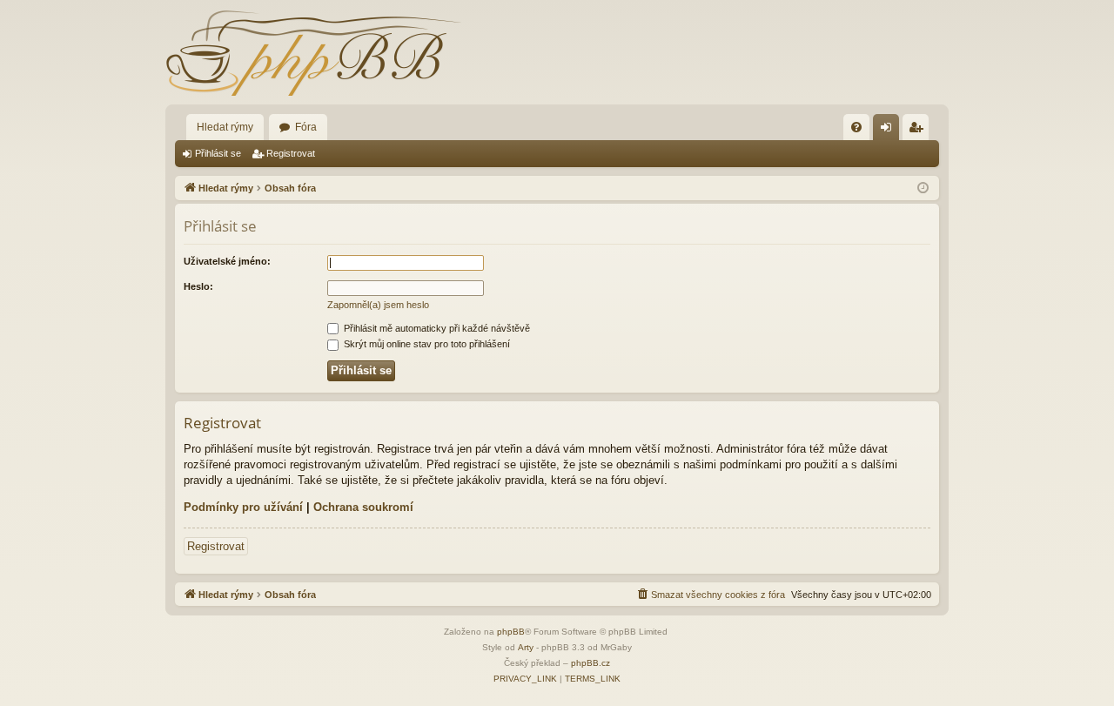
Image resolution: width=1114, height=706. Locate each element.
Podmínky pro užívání (243, 507)
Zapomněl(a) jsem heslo (378, 304)
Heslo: (198, 286)
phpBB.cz (590, 663)
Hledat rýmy (225, 127)
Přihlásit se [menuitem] (889, 130)
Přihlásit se (218, 153)
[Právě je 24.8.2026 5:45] (923, 188)
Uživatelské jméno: (227, 261)
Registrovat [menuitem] (919, 130)
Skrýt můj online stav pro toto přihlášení (425, 344)
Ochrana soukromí (363, 507)
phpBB (511, 631)
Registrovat (290, 153)
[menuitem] (856, 127)
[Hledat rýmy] (313, 52)
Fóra (306, 127)
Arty (526, 647)
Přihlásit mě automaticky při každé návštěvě (435, 328)
